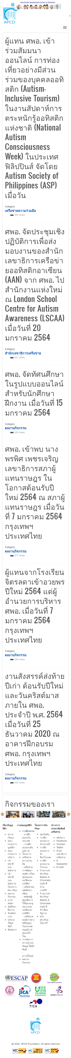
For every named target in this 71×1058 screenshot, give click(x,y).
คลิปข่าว (60, 837)
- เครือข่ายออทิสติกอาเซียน (28, 890)
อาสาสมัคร (10, 901)
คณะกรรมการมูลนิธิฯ (12, 844)
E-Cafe (60, 867)
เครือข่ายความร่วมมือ (20, 210)
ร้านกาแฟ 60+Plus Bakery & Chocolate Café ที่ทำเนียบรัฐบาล (45, 903)
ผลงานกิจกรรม (15, 427)
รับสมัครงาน (12, 914)
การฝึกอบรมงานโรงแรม (44, 864)
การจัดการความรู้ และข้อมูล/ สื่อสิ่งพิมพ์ (28, 944)
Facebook (61, 840)
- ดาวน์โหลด (27, 954)
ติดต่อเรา (12, 929)
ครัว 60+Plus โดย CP (44, 920)
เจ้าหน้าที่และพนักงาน (12, 865)
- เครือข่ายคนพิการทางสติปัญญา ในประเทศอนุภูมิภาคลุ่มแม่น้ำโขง (28, 926)
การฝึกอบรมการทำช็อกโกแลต (45, 852)
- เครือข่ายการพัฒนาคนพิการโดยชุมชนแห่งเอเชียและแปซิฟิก (28, 875)
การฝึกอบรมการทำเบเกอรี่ (45, 841)
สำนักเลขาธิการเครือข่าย (23, 353)
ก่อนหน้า (2, 814)
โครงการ (26, 853)
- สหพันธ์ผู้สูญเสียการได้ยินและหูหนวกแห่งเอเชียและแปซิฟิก (27, 905)
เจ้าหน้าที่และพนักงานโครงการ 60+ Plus (12, 882)
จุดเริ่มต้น (44, 834)
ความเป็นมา (11, 835)
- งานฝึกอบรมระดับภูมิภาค (27, 847)
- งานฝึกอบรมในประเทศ (26, 837)
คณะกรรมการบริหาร (12, 854)
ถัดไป (68, 814)
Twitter (59, 847)
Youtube (60, 844)
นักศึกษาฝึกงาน (12, 908)
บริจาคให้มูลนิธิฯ (11, 923)
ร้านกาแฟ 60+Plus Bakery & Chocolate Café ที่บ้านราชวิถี (45, 880)
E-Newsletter (62, 862)
